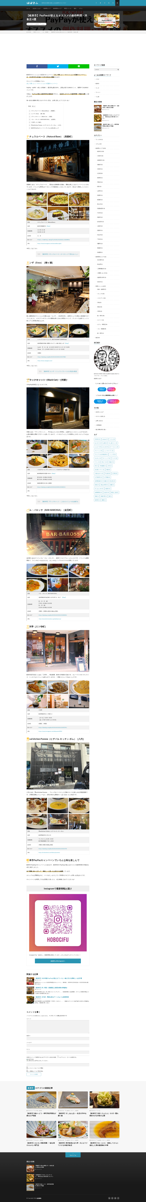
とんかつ (98, 446)
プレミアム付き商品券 (101, 454)
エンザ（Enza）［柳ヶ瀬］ (37, 113)
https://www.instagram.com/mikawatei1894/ (50, 731)
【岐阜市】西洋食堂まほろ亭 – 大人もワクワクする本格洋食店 (73, 1144)
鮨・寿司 (99, 315)
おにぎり (98, 443)
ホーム (28, 8)
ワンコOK (98, 139)
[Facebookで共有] (37, 66)
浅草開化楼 (98, 481)
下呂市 (99, 239)
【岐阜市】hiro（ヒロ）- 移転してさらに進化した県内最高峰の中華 (104, 1144)
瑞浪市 (99, 217)
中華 (98, 311)
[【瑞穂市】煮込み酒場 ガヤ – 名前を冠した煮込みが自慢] (98, 109)
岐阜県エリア (47, 8)
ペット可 (113, 454)
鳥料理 (97, 500)
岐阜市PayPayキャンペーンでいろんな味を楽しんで (44, 128)
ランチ (97, 88)
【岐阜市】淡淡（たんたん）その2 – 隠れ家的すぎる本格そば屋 (104, 1114)
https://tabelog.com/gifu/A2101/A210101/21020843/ (53, 239)
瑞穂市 (99, 164)
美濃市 (99, 195)
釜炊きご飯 (114, 492)
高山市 (99, 234)
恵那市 (99, 230)
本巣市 (99, 169)
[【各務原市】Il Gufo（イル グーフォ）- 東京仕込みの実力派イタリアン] (98, 118)
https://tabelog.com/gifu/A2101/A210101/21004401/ (53, 615)
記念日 (106, 492)
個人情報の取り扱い (101, 429)
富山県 (99, 264)
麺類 (104, 500)
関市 (98, 186)
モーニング (106, 458)
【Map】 (48, 226)
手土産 (107, 473)
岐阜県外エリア (57, 8)
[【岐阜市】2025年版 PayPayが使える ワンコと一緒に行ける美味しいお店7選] (30, 981)
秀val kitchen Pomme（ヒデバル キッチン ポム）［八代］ (45, 125)
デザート (72, 1110)
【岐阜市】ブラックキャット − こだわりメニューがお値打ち (60, 501)
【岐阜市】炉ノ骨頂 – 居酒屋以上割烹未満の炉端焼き (51, 987)
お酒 (105, 443)
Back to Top (73, 1155)
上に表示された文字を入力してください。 (38, 1060)
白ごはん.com (99, 488)
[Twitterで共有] (57, 66)
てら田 (97, 96)
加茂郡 (99, 252)
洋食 (98, 302)
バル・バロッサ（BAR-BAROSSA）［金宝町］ (42, 119)
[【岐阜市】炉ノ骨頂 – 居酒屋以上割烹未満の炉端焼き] (30, 990)
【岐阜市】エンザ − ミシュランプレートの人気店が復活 (60, 371)
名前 (28, 1035)
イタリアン (100, 298)
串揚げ (111, 462)
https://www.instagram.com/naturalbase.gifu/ (49, 243)
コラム (80, 8)
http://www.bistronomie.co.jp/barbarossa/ (50, 619)
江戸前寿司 (98, 477)
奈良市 (99, 281)
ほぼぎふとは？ (37, 8)
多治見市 (99, 221)
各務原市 (99, 160)
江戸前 (114, 473)
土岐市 (99, 226)
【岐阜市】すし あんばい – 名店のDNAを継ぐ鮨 (72, 1114)
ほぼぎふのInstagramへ (58, 961)
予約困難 (103, 465)
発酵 (112, 484)
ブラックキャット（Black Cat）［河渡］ (41, 116)
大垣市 (99, 155)
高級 (97, 496)
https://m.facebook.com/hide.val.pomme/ (49, 852)
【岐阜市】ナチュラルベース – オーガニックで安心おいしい (60, 254)
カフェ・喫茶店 (101, 324)
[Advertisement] (73, 46)
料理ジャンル (67, 8)
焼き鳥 (112, 481)
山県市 (99, 191)
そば (99, 1110)
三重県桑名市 (100, 268)
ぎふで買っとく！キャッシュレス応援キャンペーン (42, 83)
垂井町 (99, 177)
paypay (43, 24)
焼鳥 (97, 484)
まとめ (105, 446)
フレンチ (99, 293)
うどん (112, 439)
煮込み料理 (104, 484)
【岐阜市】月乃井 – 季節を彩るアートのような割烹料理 (52, 997)
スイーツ (99, 320)
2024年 (97, 439)
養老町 (99, 248)
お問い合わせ (99, 420)
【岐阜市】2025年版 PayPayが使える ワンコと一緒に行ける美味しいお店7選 (58, 978)
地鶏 (108, 469)
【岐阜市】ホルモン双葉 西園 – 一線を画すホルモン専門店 (41, 1144)
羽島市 (99, 182)
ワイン (97, 462)
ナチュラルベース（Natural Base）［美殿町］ (42, 110)
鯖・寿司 (99, 333)
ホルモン (98, 458)
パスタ (97, 79)
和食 (98, 307)
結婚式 (107, 488)
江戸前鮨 (107, 477)
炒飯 (106, 481)
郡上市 (99, 204)
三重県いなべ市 (101, 273)
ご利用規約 (99, 425)
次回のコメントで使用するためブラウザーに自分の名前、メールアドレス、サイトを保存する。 (52, 1057)
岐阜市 (37, 24)
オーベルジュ (114, 446)
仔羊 (110, 465)
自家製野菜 (98, 492)
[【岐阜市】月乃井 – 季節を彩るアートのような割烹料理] (30, 1000)
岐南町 (99, 199)
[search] (118, 69)
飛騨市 (99, 243)
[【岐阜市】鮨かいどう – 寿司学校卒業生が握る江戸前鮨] (98, 127)
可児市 (99, 213)
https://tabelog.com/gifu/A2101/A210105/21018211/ (51, 487)
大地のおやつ (99, 473)
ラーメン (98, 92)
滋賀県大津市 (100, 277)
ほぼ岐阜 (39, 1198)
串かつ (104, 462)
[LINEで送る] (78, 66)
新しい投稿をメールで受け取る (35, 1071)
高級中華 (104, 496)
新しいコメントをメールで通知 (35, 1068)
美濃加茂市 (100, 208)
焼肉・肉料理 (100, 289)
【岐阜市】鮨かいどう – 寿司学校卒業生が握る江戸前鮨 (41, 1114)
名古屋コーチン (99, 469)
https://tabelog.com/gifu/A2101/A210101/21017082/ (52, 357)
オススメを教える (100, 416)
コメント (29, 1018)
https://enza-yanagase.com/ (45, 360)
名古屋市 (99, 260)
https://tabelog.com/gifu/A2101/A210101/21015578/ (53, 848)
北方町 (99, 173)
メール (29, 1042)
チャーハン (98, 450)
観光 (75, 8)
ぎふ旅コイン (113, 443)
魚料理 (40, 1110)
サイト (28, 1049)
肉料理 (76, 1110)
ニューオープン (108, 450)
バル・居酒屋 (100, 328)
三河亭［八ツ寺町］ (35, 122)
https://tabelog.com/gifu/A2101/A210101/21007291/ (53, 727)
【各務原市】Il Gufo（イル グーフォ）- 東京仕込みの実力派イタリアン (110, 116)
